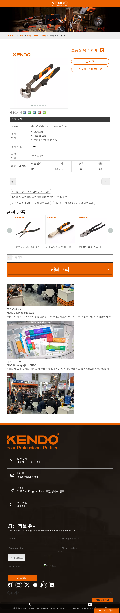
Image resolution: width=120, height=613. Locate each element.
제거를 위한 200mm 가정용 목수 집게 (74, 203)
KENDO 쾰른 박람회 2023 (20, 311)
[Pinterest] (51, 584)
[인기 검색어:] (9, 257)
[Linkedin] (18, 584)
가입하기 (22, 577)
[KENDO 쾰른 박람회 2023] (40, 303)
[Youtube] (35, 584)
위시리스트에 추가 (88, 69)
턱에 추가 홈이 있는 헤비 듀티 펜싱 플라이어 (92, 247)
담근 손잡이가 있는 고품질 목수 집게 (30, 203)
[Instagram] (43, 584)
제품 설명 (17, 119)
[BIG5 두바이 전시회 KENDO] (40, 356)
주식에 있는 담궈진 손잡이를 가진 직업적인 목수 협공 (39, 197)
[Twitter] (26, 584)
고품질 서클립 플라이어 (28, 247)
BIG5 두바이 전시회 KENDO (21, 363)
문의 (88, 61)
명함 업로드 (16, 557)
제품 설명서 (101, 600)
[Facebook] (10, 584)
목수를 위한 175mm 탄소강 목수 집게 (30, 191)
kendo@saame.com (27, 477)
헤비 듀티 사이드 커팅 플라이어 (60, 247)
